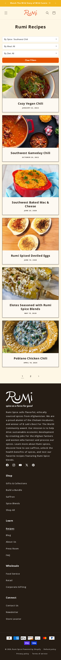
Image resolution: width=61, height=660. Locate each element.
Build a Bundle (14, 490)
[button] (6, 13)
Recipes (10, 528)
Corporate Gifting (16, 587)
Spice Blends (13, 503)
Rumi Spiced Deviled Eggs (30, 256)
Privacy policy (22, 653)
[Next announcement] (55, 3)
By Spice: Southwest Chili (16, 39)
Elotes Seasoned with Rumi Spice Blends (30, 307)
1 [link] (22, 376)
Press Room (12, 548)
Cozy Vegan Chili (30, 103)
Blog (8, 535)
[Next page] (38, 376)
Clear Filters (30, 60)
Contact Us (12, 605)
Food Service (13, 573)
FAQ (8, 555)
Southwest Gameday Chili (30, 153)
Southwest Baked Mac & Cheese (30, 204)
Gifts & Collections (16, 483)
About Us (11, 541)
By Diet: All (9, 53)
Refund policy (50, 649)
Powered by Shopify (32, 649)
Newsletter (12, 612)
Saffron (10, 496)
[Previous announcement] (5, 3)
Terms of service (40, 653)
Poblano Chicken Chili (30, 358)
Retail (9, 580)
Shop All (10, 510)
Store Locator (13, 618)
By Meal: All (9, 46)
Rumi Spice (17, 649)
